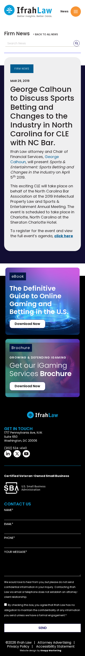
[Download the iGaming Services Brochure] (42, 362)
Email (8, 524)
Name (8, 510)
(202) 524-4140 (15, 448)
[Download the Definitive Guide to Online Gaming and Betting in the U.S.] (42, 301)
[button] (76, 11)
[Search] (76, 43)
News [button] (64, 11)
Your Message (15, 552)
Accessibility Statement (55, 646)
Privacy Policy (18, 646)
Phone (8, 538)
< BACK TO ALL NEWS (45, 34)
